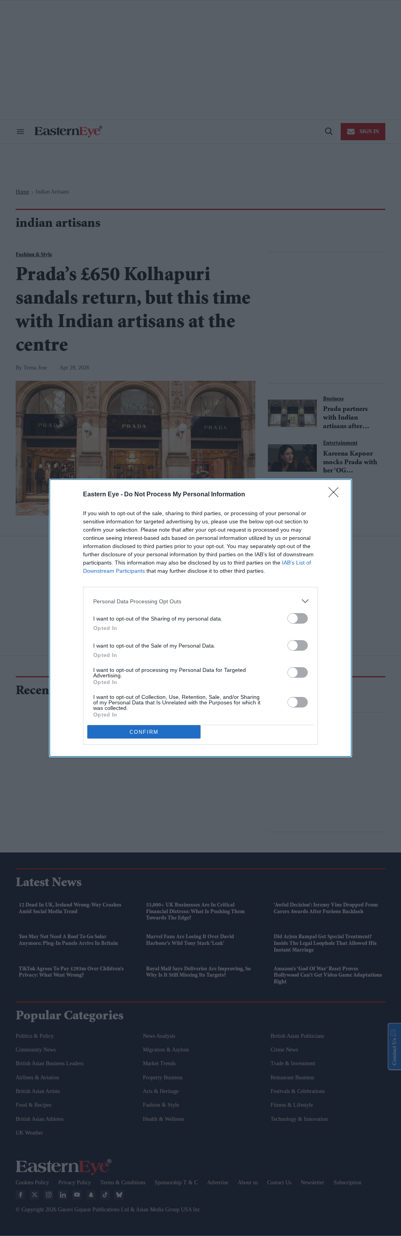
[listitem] (200, 601)
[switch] (297, 618)
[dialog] (200, 618)
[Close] (336, 494)
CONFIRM (144, 732)
